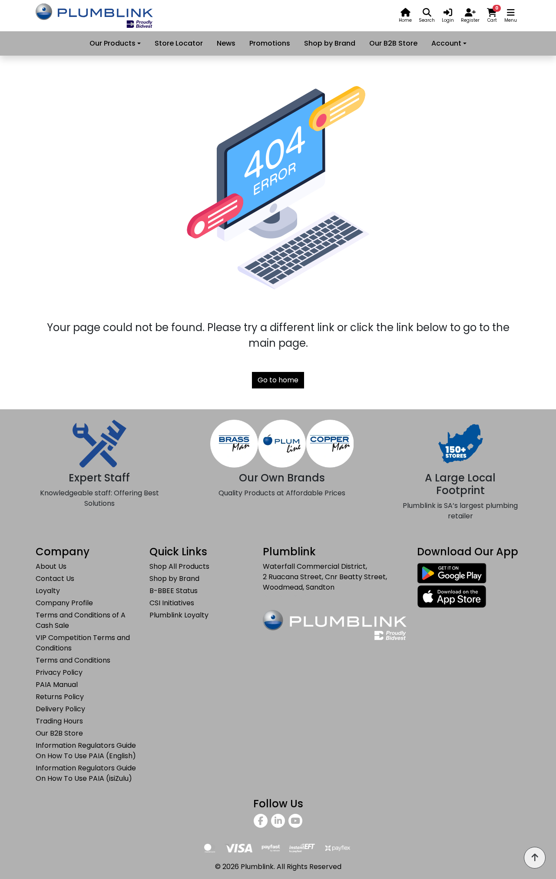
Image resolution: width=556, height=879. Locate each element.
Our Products (112, 43)
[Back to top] (535, 858)
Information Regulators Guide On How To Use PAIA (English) (86, 750)
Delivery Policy (60, 709)
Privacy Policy (59, 672)
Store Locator (179, 43)
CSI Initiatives (171, 603)
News (226, 43)
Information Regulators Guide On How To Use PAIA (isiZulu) (86, 773)
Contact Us (55, 579)
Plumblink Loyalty (178, 615)
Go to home (278, 380)
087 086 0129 (285, 598)
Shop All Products (179, 566)
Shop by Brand (329, 43)
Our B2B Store (393, 43)
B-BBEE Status (173, 591)
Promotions (269, 43)
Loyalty (48, 591)
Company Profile (64, 603)
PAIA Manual (57, 685)
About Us (51, 566)
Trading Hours (59, 721)
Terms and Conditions (73, 660)
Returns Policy (60, 697)
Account (446, 43)
